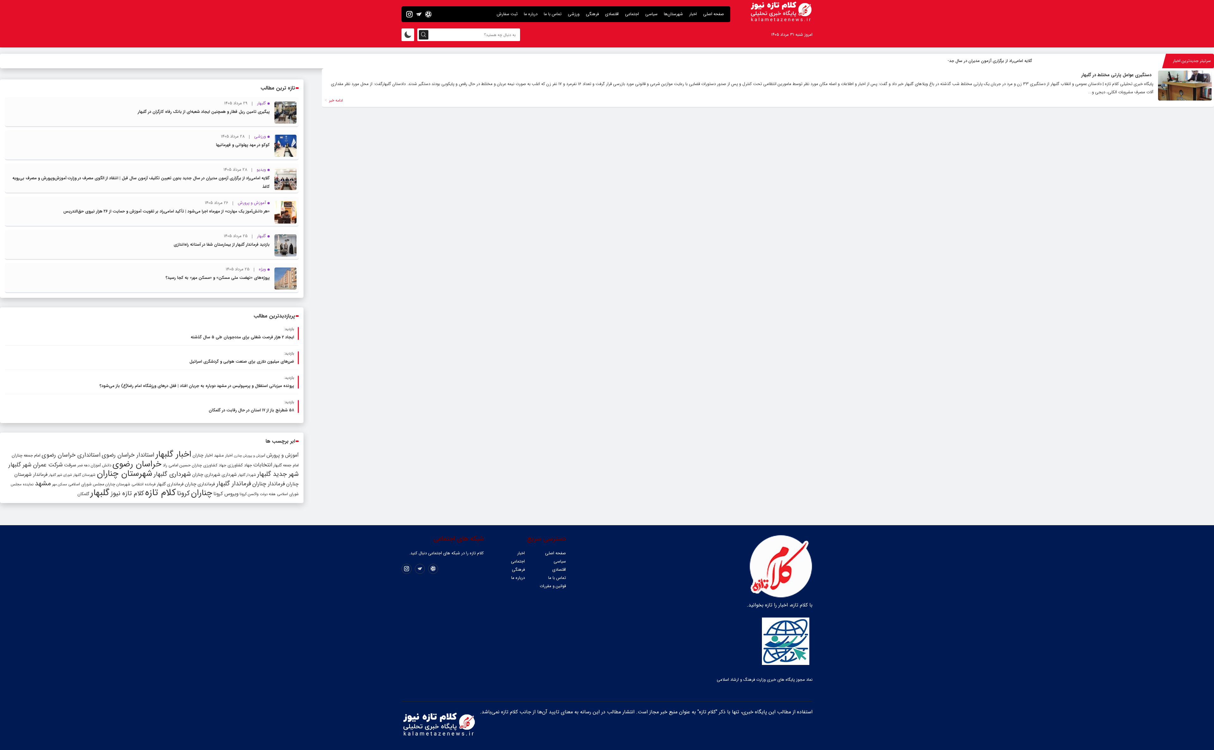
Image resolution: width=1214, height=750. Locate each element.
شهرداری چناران (206, 474)
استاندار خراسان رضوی (128, 455)
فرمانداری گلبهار (170, 484)
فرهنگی (592, 14)
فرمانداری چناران (200, 484)
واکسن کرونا (249, 494)
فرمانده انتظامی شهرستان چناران (130, 484)
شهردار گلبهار (247, 475)
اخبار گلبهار (173, 454)
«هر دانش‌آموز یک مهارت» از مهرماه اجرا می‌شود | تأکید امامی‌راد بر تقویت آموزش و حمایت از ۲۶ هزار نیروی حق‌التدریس (166, 211)
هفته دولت (268, 494)
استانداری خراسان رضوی (71, 455)
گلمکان (83, 494)
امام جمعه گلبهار (286, 465)
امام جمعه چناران (26, 455)
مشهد (43, 483)
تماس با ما (552, 14)
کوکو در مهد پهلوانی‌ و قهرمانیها (243, 145)
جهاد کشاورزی (240, 465)
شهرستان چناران (124, 473)
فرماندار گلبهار (233, 484)
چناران (201, 493)
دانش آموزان (101, 465)
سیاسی (651, 14)
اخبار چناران (203, 455)
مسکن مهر (59, 484)
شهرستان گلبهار (84, 475)
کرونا (183, 493)
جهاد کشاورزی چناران (209, 465)
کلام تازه (160, 492)
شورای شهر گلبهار (60, 475)
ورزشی (573, 14)
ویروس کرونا (225, 494)
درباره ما (530, 14)
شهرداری (229, 474)
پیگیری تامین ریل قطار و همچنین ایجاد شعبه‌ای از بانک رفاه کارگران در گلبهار (204, 111)
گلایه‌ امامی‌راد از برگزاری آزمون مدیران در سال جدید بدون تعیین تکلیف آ (970, 61)
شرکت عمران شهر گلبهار (36, 465)
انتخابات (262, 465)
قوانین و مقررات (553, 586)
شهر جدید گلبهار (278, 474)
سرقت (70, 465)
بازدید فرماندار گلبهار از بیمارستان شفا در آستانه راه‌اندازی (222, 244)
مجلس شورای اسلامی (86, 484)
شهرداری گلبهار (172, 474)
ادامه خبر (335, 100)
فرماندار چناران (268, 484)
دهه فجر (83, 465)
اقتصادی (612, 14)
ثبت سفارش (507, 14)
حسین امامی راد (177, 465)
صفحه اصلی (713, 14)
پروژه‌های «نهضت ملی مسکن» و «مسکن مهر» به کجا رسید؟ (218, 277)
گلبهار (99, 493)
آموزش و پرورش (283, 455)
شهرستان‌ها (673, 14)
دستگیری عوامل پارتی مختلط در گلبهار (1116, 74)
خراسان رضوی (137, 464)
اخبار (693, 14)
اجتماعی (632, 14)
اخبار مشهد (223, 455)
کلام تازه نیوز (127, 494)
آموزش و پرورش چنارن (249, 455)
